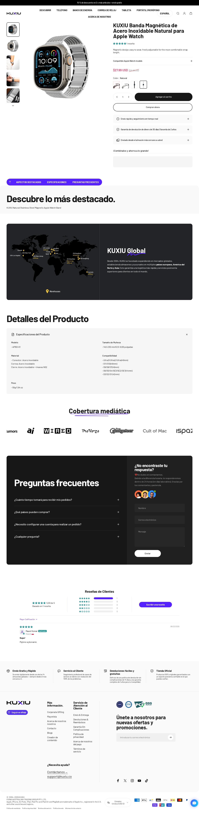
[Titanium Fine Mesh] (125, 84)
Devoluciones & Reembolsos (80, 721)
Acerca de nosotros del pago (82, 743)
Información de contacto (73, 808)
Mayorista (52, 716)
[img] (26, 626)
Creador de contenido (52, 738)
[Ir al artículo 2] (13, 46)
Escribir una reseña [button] (155, 604)
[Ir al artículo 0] (13, 29)
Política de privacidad (78, 735)
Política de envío (58, 808)
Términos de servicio (79, 750)
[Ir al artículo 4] (13, 79)
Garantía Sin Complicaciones (81, 728)
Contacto (51, 728)
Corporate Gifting (55, 712)
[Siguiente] (96, 73)
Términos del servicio (44, 808)
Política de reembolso (14, 808)
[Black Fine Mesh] (116, 84)
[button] (120, 43)
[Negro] (134, 84)
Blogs (50, 732)
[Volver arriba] (10, 182)
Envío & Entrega (81, 715)
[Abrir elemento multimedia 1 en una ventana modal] (63, 67)
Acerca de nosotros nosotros (56, 722)
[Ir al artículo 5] (13, 95)
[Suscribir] (170, 737)
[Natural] (143, 84)
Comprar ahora (153, 107)
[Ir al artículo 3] (13, 62)
